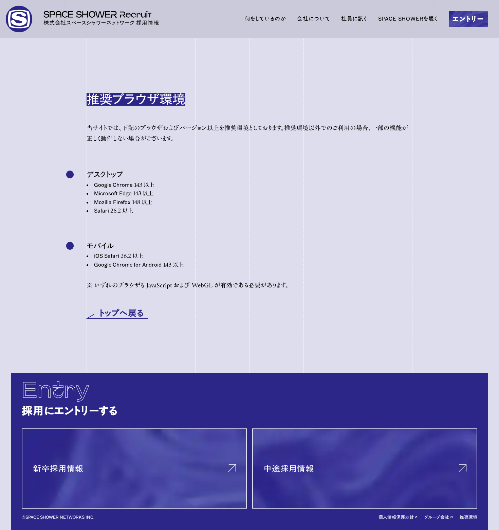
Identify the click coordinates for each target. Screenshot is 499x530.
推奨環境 (468, 517)
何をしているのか (265, 18)
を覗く (408, 18)
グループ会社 (436, 517)
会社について (313, 18)
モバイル (100, 246)
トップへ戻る (121, 313)
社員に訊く (354, 18)
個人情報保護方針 (396, 517)
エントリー (468, 19)
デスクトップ (105, 174)
